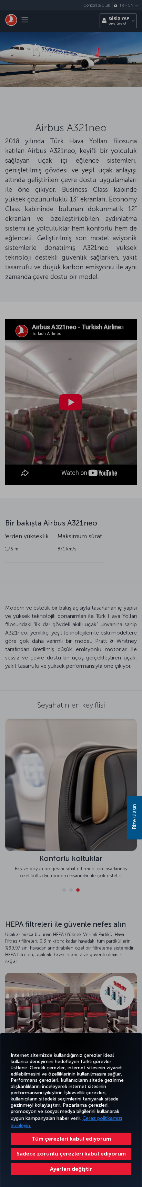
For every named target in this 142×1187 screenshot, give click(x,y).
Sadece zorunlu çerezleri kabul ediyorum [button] (71, 1153)
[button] (71, 1169)
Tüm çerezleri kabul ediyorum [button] (71, 1138)
